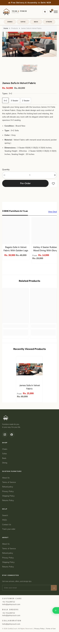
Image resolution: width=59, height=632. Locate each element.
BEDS (36, 22)
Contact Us (6, 525)
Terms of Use (51, 628)
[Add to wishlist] (53, 183)
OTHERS (49, 22)
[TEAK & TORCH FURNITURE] (5, 418)
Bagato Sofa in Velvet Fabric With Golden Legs (16, 249)
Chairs (4, 449)
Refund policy (7, 487)
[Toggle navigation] (56, 11)
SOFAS (23, 22)
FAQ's (4, 520)
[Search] (45, 12)
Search (5, 515)
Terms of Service (9, 482)
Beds (4, 458)
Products (14, 28)
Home (6, 28)
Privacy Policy (8, 491)
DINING (9, 22)
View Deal (52, 212)
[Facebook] (11, 434)
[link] (15, 326)
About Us (6, 478)
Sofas (4, 454)
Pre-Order (25, 183)
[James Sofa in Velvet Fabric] (29, 369)
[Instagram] (4, 434)
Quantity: (6, 169)
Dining (4, 463)
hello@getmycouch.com (11, 604)
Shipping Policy (8, 496)
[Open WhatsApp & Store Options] (55, 610)
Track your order (8, 529)
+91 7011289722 (8, 602)
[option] (29, 3)
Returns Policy (8, 500)
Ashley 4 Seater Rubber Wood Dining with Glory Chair (45, 249)
